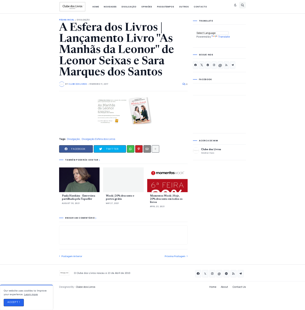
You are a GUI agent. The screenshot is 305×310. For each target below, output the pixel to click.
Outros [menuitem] (184, 6)
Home (212, 286)
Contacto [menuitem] (200, 6)
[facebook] (195, 65)
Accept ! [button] (13, 302)
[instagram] (214, 65)
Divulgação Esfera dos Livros (98, 139)
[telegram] (232, 65)
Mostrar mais (207, 152)
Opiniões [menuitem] (146, 6)
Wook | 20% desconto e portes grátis (120, 197)
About (224, 286)
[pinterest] (208, 65)
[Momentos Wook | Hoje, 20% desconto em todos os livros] (167, 179)
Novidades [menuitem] (110, 6)
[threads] (220, 65)
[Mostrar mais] (155, 149)
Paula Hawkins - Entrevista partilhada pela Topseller (78, 197)
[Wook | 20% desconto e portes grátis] (123, 179)
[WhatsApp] (130, 149)
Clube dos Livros (211, 149)
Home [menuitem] (95, 6)
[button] (235, 5)
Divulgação (83, 20)
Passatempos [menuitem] (165, 6)
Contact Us (239, 286)
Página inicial (66, 20)
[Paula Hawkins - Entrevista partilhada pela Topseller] (79, 179)
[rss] (226, 65)
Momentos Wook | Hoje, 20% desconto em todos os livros (166, 199)
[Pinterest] (139, 149)
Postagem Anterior (71, 256)
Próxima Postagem (175, 256)
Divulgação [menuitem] (129, 6)
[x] (201, 65)
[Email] (147, 149)
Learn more (31, 294)
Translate (224, 36)
